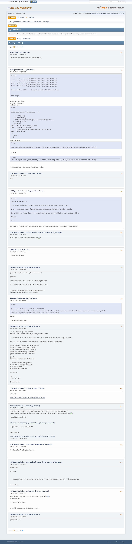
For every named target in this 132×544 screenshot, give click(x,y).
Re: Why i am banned (30, 298)
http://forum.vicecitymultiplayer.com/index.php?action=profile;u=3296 (32, 423)
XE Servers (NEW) (16, 298)
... (18, 47)
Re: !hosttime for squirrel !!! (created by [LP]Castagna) (44, 232)
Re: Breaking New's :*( (32, 267)
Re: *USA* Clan (25, 52)
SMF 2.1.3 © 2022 (11, 542)
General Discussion (16, 267)
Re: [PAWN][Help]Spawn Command (37, 491)
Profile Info (12, 26)
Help (108, 542)
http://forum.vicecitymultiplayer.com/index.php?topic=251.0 (107, 13)
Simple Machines (20, 542)
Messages (12, 38)
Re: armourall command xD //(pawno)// (39, 444)
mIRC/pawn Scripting (17, 70)
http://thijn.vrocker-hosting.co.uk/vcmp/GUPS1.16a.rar (27, 397)
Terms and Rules (115, 542)
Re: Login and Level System (35, 191)
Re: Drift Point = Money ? (34, 173)
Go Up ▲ (123, 542)
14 (20, 47)
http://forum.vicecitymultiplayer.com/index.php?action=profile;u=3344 (32, 436)
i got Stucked (30, 70)
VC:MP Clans (14, 52)
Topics (19, 38)
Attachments (26, 38)
